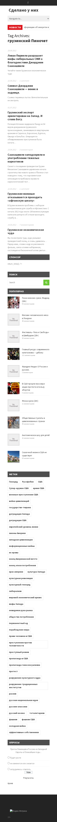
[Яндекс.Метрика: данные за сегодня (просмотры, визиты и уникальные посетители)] (18, 811)
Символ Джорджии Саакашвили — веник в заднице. (23, 89)
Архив (10, 783)
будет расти (15, 757)
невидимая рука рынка (21, 610)
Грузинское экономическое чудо (26, 231)
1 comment (24, 80)
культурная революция (21, 578)
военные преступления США (23, 494)
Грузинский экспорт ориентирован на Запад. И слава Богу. (25, 116)
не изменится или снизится (22, 763)
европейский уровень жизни (23, 527)
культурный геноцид (19, 584)
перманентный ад (18, 623)
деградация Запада (19, 514)
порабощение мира (19, 629)
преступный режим (19, 652)
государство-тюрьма (20, 507)
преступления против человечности (20, 644)
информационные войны (22, 546)
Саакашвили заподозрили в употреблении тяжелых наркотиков (26, 158)
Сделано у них (23, 10)
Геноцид (13, 481)
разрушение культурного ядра (24, 678)
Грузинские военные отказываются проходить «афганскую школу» (25, 197)
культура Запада (36, 571)
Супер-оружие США (18, 488)
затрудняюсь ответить (20, 769)
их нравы (13, 552)
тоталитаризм (36, 713)
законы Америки (17, 533)
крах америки (16, 571)
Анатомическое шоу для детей (36, 435)
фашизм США (28, 719)
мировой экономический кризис (25, 597)
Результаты (28, 778)
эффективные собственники (24, 732)
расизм (12, 693)
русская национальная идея (23, 700)
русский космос (17, 713)
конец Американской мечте (23, 559)
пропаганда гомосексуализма (24, 665)
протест (13, 671)
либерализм (15, 591)
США (40, 481)
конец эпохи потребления (22, 565)
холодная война (17, 726)
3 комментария (26, 149)
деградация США (17, 520)
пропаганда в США (18, 658)
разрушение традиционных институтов (23, 686)
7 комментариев (26, 224)
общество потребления (21, 617)
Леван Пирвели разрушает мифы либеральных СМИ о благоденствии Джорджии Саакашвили (25, 61)
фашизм (13, 719)
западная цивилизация (21, 539)
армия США (38, 488)
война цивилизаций (19, 501)
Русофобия (28, 481)
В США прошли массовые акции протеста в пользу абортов (33, 386)
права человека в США (20, 636)
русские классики (18, 706)
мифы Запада (16, 604)
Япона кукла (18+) (30, 401)
